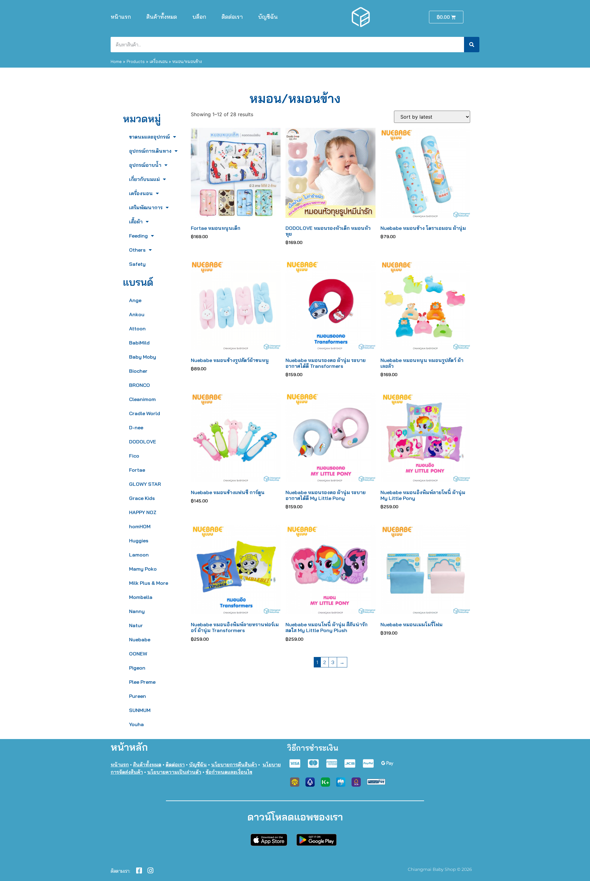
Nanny (137, 611)
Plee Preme (142, 682)
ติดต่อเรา (232, 16)
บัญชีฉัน (268, 16)
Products (136, 61)
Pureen (137, 696)
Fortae (137, 470)
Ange (135, 300)
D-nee (136, 427)
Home (116, 61)
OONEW (138, 654)
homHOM (140, 526)
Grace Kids (142, 498)
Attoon (137, 328)
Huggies (138, 540)
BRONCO (139, 385)
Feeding (138, 236)
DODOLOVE (142, 442)
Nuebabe (139, 639)
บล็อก (199, 16)
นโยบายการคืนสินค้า (234, 764)
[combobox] (287, 44)
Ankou (136, 314)
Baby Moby (142, 357)
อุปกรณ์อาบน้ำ (145, 165)
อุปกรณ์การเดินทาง (150, 151)
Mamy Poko (143, 569)
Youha (136, 724)
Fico (134, 456)
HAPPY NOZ (142, 512)
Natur (136, 625)
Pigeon (137, 668)
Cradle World (144, 413)
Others (137, 250)
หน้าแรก (121, 16)
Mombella (140, 597)
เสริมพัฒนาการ (146, 207)
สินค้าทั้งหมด (161, 16)
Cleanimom (142, 399)
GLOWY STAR (145, 484)
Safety (137, 264)
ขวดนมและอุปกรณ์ (149, 137)
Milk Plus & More (148, 583)
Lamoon (139, 555)
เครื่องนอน (158, 61)
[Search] (471, 44)
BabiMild (139, 343)
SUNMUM (140, 710)
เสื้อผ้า (136, 221)
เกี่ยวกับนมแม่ (144, 179)
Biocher (138, 371)
